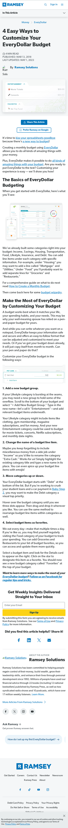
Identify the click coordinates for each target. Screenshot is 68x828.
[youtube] (32, 711)
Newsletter (45, 775)
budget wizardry (51, 292)
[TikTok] (29, 789)
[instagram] (23, 711)
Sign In (54, 4)
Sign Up (34, 612)
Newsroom (57, 775)
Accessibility (52, 807)
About (42, 780)
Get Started (9, 775)
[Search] (45, 4)
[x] (14, 711)
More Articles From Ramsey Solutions (23, 702)
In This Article (10, 13)
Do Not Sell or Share (19, 807)
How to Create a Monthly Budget (29, 286)
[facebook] (6, 711)
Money (25, 22)
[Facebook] (19, 640)
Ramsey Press (30, 780)
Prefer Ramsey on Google (36, 130)
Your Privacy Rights (50, 803)
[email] (49, 640)
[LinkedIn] (29, 640)
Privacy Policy (10, 824)
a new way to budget (36, 141)
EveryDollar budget (15, 577)
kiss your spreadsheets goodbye (35, 138)
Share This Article (36, 122)
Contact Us (32, 775)
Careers (20, 775)
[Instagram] (47, 789)
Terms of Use (43, 621)
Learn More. (38, 694)
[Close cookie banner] (64, 815)
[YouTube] (38, 789)
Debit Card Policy (15, 803)
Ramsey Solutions (26, 67)
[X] (39, 640)
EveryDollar (40, 22)
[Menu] (62, 4)
